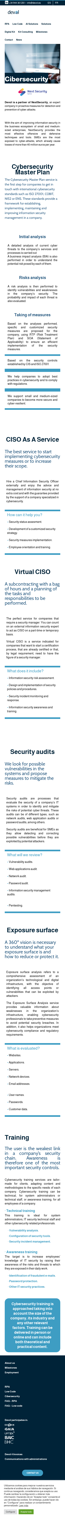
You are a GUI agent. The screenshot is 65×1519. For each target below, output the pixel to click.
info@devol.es (34, 2)
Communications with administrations (26, 1459)
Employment (12, 1372)
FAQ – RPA (11, 1401)
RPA (7, 1386)
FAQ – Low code (13, 1405)
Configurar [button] (10, 1512)
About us (10, 1363)
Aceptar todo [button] (26, 1512)
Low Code (10, 1391)
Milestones (11, 1367)
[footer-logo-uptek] (9, 1432)
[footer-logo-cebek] (9, 1424)
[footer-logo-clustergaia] (9, 1428)
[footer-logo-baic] (9, 1437)
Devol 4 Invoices (13, 1454)
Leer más (23, 1505)
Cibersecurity (12, 1396)
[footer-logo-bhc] (9, 1441)
